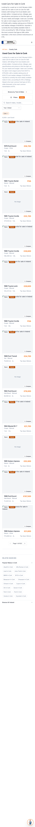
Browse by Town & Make (16, 92)
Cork (5, 113)
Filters (18, 97)
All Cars (4, 49)
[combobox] (11, 108)
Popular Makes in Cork (9, 563)
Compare (28, 141)
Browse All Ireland (8, 602)
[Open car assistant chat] (30, 822)
